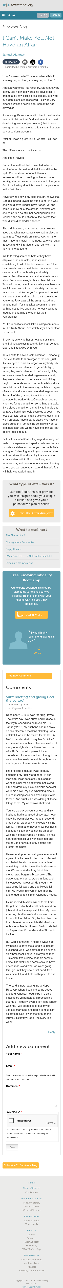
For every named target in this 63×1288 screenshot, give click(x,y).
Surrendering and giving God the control (30, 699)
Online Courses (31, 1206)
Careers (31, 1234)
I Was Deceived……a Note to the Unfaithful (29, 556)
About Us (31, 1230)
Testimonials (31, 1224)
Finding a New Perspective (20, 542)
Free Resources (31, 1255)
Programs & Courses (31, 1198)
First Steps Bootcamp (31, 1260)
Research (31, 1238)
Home (31, 1182)
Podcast (32, 1267)
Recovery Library (31, 1203)
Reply (51, 1032)
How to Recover (31, 1188)
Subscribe (11, 62)
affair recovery (22, 5)
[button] (8, 15)
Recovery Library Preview (32, 1270)
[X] (32, 62)
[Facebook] (40, 62)
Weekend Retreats (31, 1210)
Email (9, 1066)
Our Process (31, 1192)
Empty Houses (13, 549)
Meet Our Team (31, 1242)
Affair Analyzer (31, 1263)
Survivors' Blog (15, 27)
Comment (12, 1086)
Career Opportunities (32, 1287)
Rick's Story (31, 1245)
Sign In (56, 15)
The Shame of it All (16, 535)
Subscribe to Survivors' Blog (20, 1165)
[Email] (25, 62)
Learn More (34, 614)
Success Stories (31, 1216)
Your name (13, 1054)
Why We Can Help (31, 1249)
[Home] (8, 5)
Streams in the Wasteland (19, 563)
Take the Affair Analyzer (35, 513)
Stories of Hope (31, 1220)
